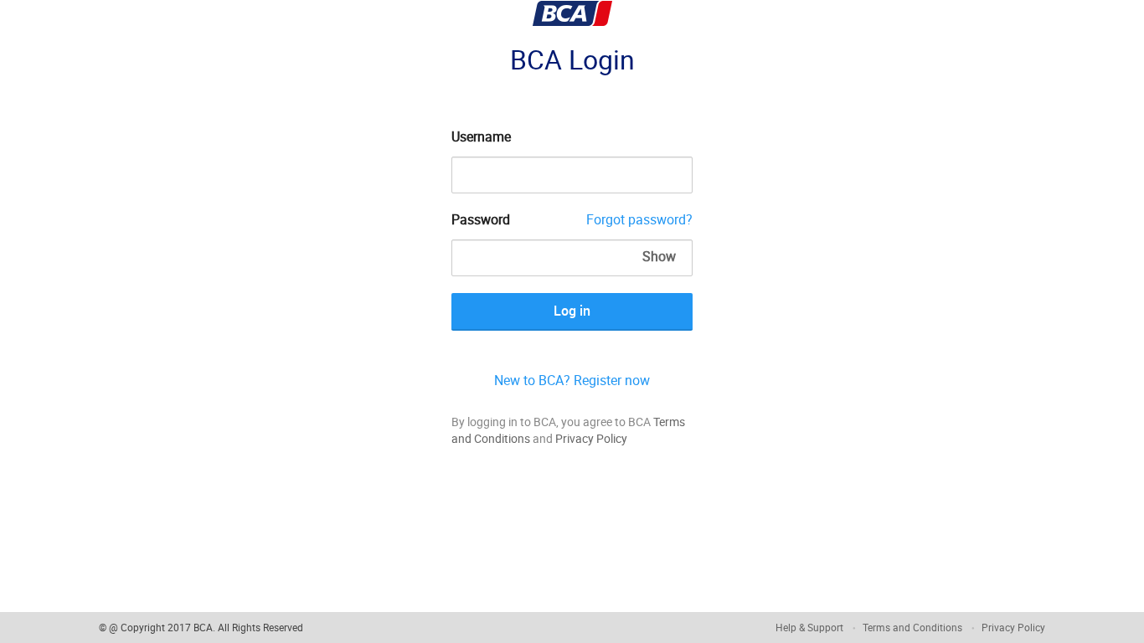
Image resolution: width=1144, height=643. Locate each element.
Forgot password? (639, 219)
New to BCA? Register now (572, 380)
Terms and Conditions (912, 627)
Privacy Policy (591, 438)
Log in (572, 310)
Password (480, 219)
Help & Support (809, 627)
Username (481, 136)
